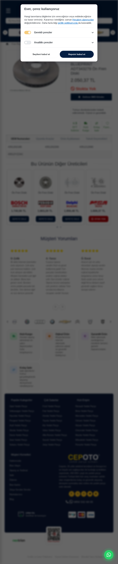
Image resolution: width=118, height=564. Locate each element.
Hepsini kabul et (76, 54)
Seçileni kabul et (41, 54)
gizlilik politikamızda (68, 23)
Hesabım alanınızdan (83, 19)
